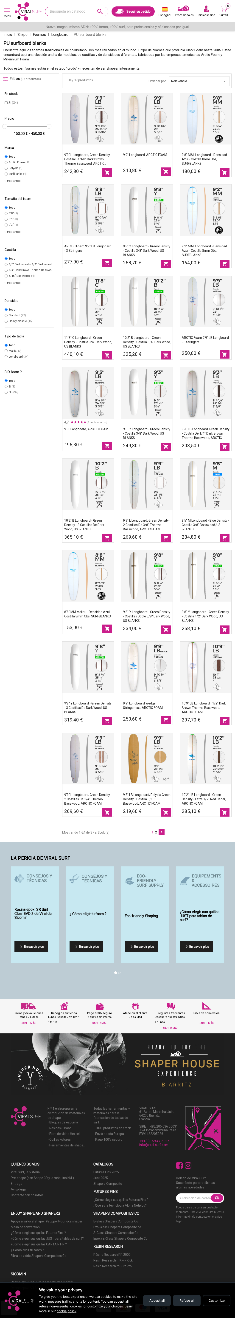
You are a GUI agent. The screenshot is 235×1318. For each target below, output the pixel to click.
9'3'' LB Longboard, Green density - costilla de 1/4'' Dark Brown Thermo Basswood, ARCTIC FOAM (205, 433)
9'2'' (13, 224)
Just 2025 (100, 1178)
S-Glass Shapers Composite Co (115, 1233)
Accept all (157, 1300)
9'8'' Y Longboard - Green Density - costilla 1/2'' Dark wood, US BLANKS (205, 616)
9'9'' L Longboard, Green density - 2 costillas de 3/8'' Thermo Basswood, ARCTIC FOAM (147, 525)
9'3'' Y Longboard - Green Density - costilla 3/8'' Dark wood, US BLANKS (146, 433)
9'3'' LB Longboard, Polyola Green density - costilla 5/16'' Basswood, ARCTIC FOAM (147, 799)
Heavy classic (21, 321)
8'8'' (13, 213)
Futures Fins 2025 (106, 1172)
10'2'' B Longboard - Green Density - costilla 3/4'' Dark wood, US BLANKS (147, 342)
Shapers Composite (107, 1183)
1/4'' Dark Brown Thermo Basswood (34, 270)
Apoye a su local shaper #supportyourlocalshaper (46, 1221)
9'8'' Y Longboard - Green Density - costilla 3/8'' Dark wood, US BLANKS (146, 250)
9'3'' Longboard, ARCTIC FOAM (86, 429)
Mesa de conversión (25, 1227)
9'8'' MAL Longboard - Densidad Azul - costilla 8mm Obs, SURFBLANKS (204, 159)
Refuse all (186, 1300)
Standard (17, 315)
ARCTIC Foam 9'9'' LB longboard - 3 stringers (87, 248)
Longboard (18, 356)
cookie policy (66, 1311)
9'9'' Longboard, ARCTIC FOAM (145, 155)
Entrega (16, 1183)
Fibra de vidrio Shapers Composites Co (38, 1256)
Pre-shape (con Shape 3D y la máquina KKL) (42, 1178)
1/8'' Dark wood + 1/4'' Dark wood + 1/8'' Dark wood (44, 264)
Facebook (179, 1165)
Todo (12, 156)
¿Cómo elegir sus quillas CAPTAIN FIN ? (39, 1244)
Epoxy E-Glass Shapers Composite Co (120, 1238)
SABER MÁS (28, 1023)
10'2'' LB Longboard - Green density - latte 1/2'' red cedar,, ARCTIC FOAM (204, 799)
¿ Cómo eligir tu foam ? (27, 1250)
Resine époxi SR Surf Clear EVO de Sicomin (42, 1282)
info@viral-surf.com (153, 1145)
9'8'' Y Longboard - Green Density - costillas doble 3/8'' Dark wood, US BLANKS (146, 616)
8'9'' (13, 219)
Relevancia (199, 81)
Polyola (15, 168)
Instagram (188, 1165)
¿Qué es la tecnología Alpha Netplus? (120, 1205)
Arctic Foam (20, 162)
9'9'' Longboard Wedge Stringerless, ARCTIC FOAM (143, 705)
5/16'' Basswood (22, 275)
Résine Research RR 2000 (112, 1254)
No (13, 392)
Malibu (15, 351)
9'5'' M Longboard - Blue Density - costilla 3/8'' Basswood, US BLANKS (205, 525)
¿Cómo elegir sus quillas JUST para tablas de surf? (47, 1238)
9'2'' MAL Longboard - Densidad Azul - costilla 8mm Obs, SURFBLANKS (204, 250)
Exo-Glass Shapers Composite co (117, 1227)
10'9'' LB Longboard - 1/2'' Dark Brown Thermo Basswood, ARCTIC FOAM (204, 707)
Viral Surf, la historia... (26, 1172)
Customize (217, 1300)
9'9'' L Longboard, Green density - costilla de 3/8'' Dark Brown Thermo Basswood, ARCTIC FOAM (88, 159)
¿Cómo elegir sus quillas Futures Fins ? (120, 1200)
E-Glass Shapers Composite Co (115, 1221)
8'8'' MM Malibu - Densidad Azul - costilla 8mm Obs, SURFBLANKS (88, 614)
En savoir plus (31, 946)
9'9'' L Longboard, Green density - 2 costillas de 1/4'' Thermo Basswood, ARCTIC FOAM (88, 799)
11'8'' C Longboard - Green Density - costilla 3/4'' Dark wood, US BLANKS (88, 342)
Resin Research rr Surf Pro (112, 1266)
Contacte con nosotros (27, 1195)
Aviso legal (18, 1189)
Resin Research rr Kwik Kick (113, 1260)
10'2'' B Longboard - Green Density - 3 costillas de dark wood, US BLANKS (84, 525)
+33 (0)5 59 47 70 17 (154, 1141)
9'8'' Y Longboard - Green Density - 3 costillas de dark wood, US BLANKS (88, 707)
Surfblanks (18, 173)
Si (13, 103)
